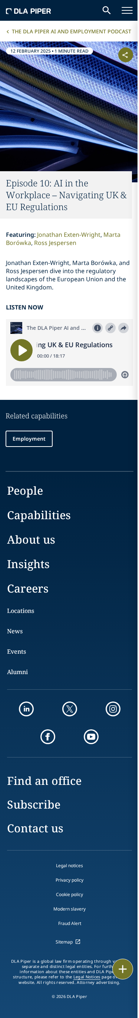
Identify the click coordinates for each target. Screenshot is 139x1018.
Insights (28, 563)
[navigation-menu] (127, 10)
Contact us (35, 828)
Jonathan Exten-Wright (68, 235)
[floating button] (122, 969)
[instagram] (113, 709)
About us (31, 539)
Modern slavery (69, 909)
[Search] (106, 10)
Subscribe (33, 804)
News (15, 631)
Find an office (44, 780)
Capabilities (39, 515)
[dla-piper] (28, 10)
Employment (29, 438)
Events (16, 651)
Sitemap (64, 942)
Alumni (17, 672)
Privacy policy (69, 880)
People (25, 490)
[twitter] (69, 709)
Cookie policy (69, 894)
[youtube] (91, 736)
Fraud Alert (69, 923)
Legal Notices (86, 976)
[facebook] (47, 736)
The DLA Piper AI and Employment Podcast (71, 31)
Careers (28, 588)
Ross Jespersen (55, 243)
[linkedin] (26, 709)
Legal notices (69, 865)
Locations (20, 611)
